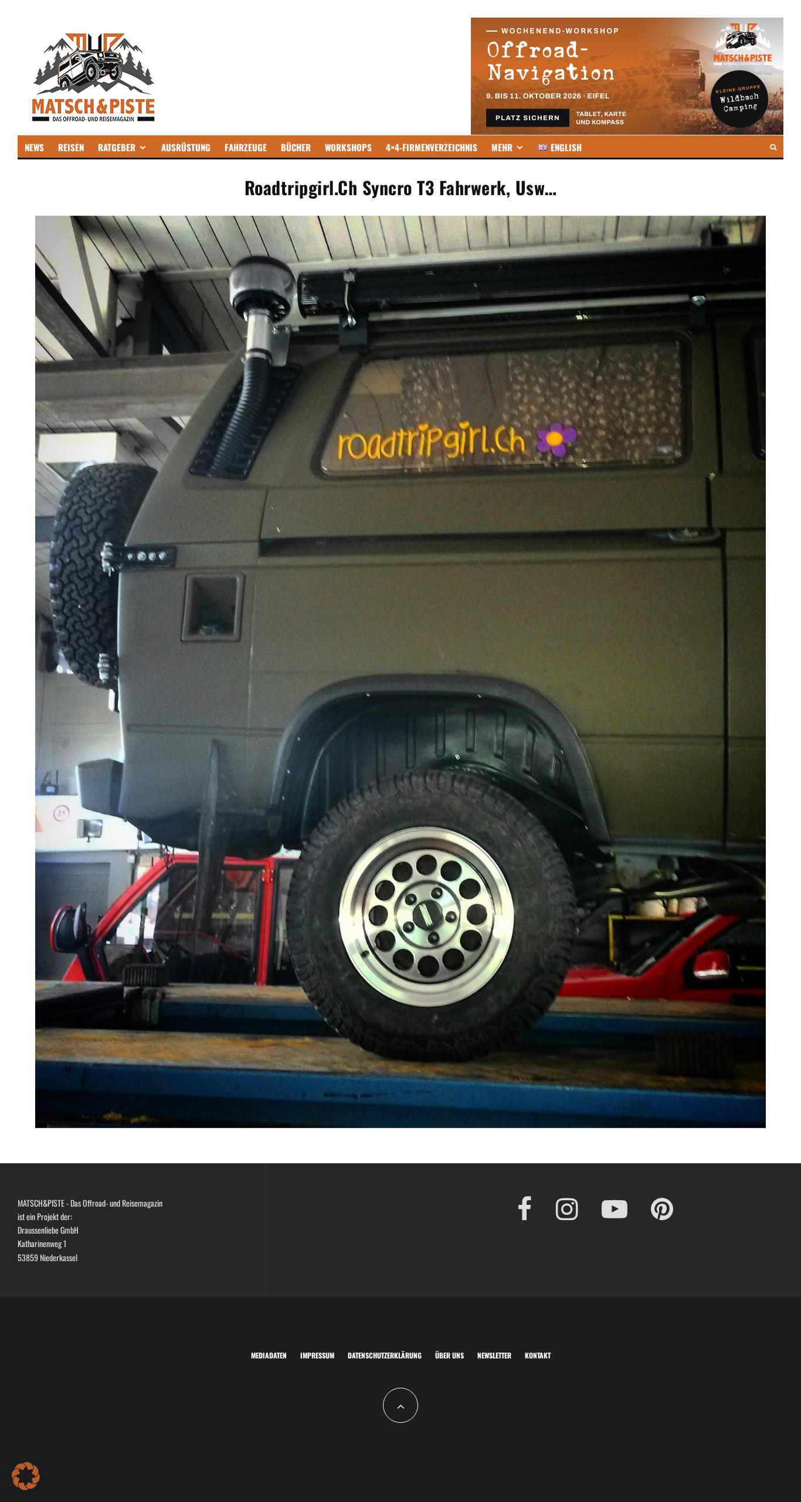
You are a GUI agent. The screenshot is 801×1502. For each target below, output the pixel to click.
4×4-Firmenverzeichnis (431, 147)
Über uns (449, 1355)
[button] (26, 1476)
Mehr (501, 147)
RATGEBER (116, 147)
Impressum (317, 1355)
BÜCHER (296, 147)
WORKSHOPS (348, 147)
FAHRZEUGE (246, 147)
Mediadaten (269, 1355)
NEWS (34, 147)
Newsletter (494, 1355)
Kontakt (538, 1355)
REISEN (71, 147)
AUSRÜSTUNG (186, 147)
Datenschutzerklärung (385, 1355)
